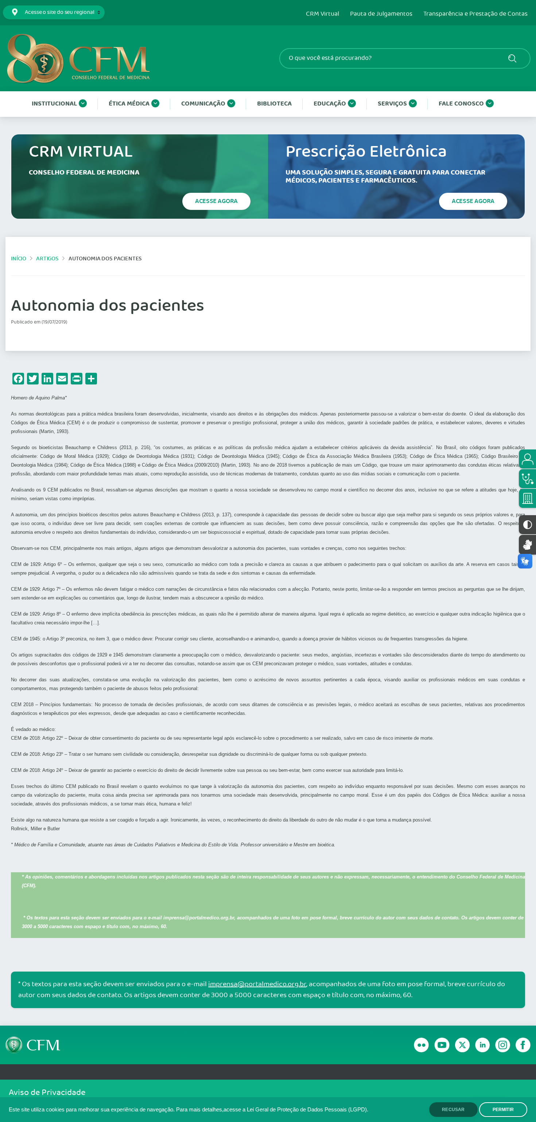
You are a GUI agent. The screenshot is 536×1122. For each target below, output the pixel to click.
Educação (330, 104)
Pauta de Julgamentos (381, 14)
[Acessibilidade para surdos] (527, 544)
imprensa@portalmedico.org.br (257, 984)
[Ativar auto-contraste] (527, 524)
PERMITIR (503, 1109)
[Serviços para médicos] (527, 478)
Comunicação (203, 104)
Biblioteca (274, 104)
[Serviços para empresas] (527, 498)
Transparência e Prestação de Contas (475, 14)
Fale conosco (461, 104)
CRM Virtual (322, 14)
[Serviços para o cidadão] (527, 458)
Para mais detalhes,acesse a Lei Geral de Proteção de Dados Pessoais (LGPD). (272, 1110)
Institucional (54, 104)
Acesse (216, 201)
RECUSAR (453, 1109)
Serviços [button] (392, 104)
